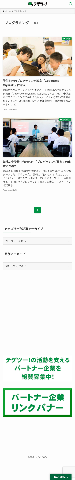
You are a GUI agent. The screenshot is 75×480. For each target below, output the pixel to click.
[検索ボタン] (71, 4)
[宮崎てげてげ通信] (37, 4)
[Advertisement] (37, 312)
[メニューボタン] (4, 4)
